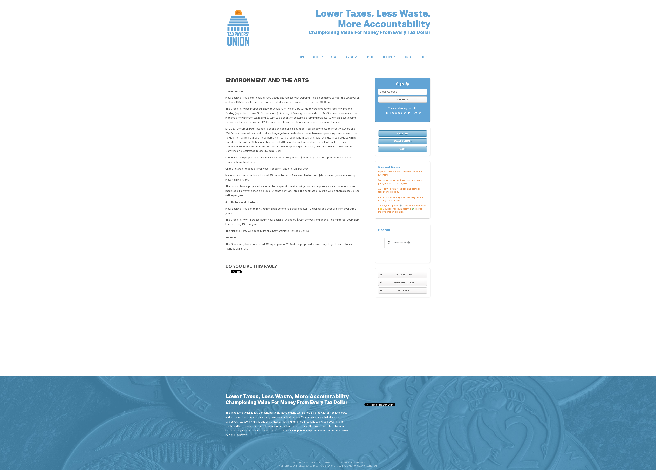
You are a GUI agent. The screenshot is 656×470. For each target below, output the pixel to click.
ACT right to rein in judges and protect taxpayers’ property (399, 190)
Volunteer (402, 133)
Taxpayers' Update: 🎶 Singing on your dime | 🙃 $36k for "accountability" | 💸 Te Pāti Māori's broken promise (402, 208)
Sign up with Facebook (404, 282)
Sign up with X (404, 290)
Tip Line (369, 57)
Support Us (389, 57)
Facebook (396, 113)
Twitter (416, 113)
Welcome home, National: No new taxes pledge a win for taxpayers (400, 182)
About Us (318, 57)
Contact (409, 57)
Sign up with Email (404, 274)
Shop (424, 57)
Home (302, 57)
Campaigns (351, 57)
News (334, 57)
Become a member (403, 141)
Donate (402, 149)
